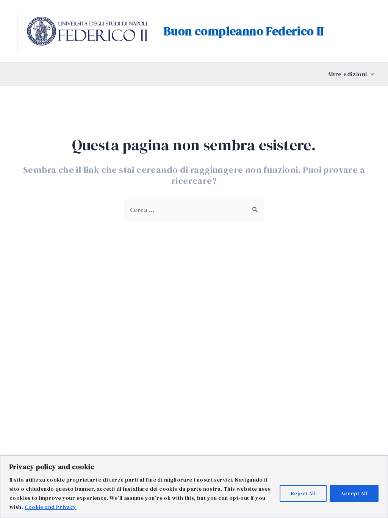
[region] (194, 486)
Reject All (303, 493)
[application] (370, 74)
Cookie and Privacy (50, 507)
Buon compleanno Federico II (244, 31)
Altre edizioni (347, 74)
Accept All (354, 493)
